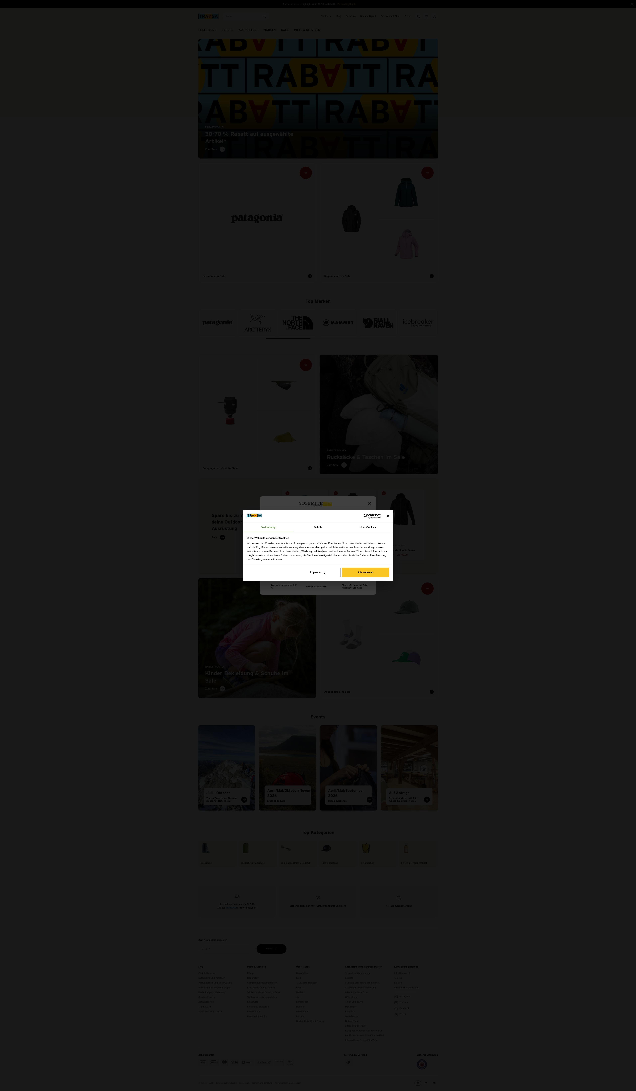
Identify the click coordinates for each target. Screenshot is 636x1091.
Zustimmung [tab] (268, 527)
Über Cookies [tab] (368, 527)
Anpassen (315, 572)
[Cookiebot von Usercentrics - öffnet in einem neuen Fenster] (366, 516)
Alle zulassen (365, 572)
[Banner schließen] (388, 516)
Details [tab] (318, 527)
